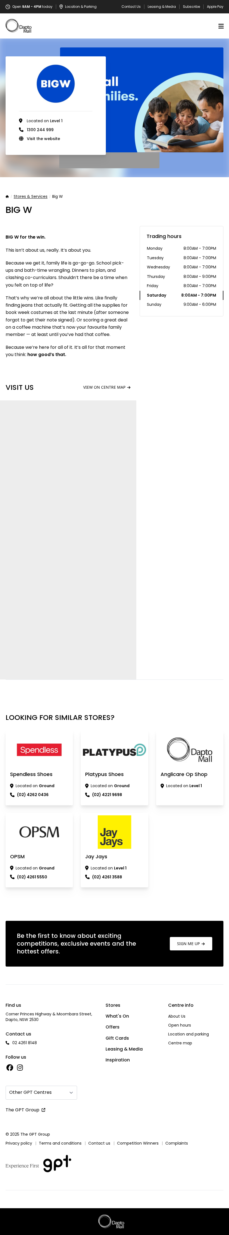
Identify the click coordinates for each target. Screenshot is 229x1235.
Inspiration (118, 1060)
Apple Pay (215, 6)
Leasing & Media (162, 6)
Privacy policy (19, 1143)
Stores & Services (30, 196)
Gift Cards (117, 1038)
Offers (113, 1027)
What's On (117, 1016)
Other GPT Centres (30, 1092)
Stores (113, 1005)
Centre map (180, 1043)
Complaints (176, 1143)
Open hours (179, 1025)
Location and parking (188, 1034)
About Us (176, 1016)
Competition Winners (138, 1143)
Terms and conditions (60, 1143)
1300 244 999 (40, 130)
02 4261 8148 (24, 1043)
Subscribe (191, 6)
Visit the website (43, 138)
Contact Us (131, 6)
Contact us (99, 1143)
